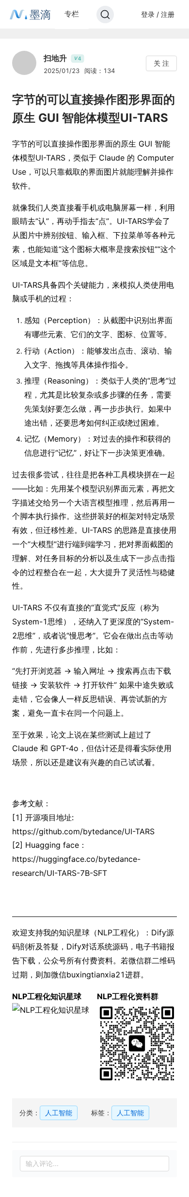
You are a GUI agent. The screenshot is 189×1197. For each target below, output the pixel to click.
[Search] (105, 14)
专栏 (71, 13)
